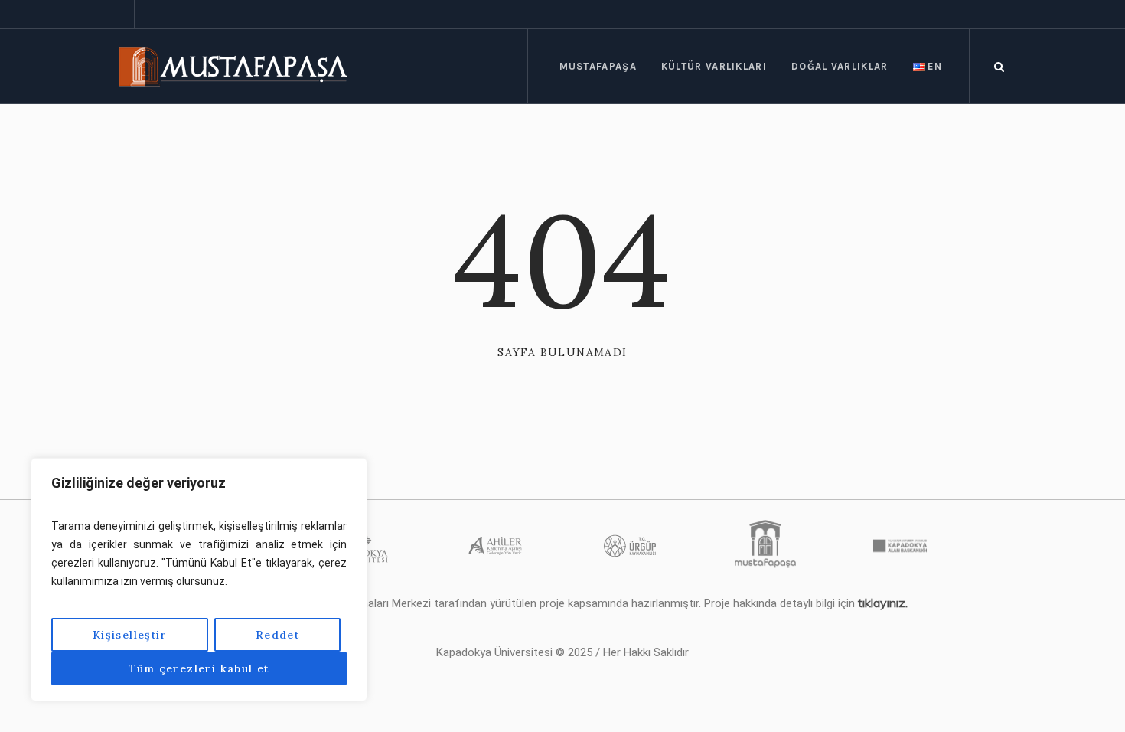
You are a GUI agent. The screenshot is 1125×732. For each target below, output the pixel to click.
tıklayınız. (883, 602)
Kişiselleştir (130, 635)
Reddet (277, 635)
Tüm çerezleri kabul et (199, 668)
